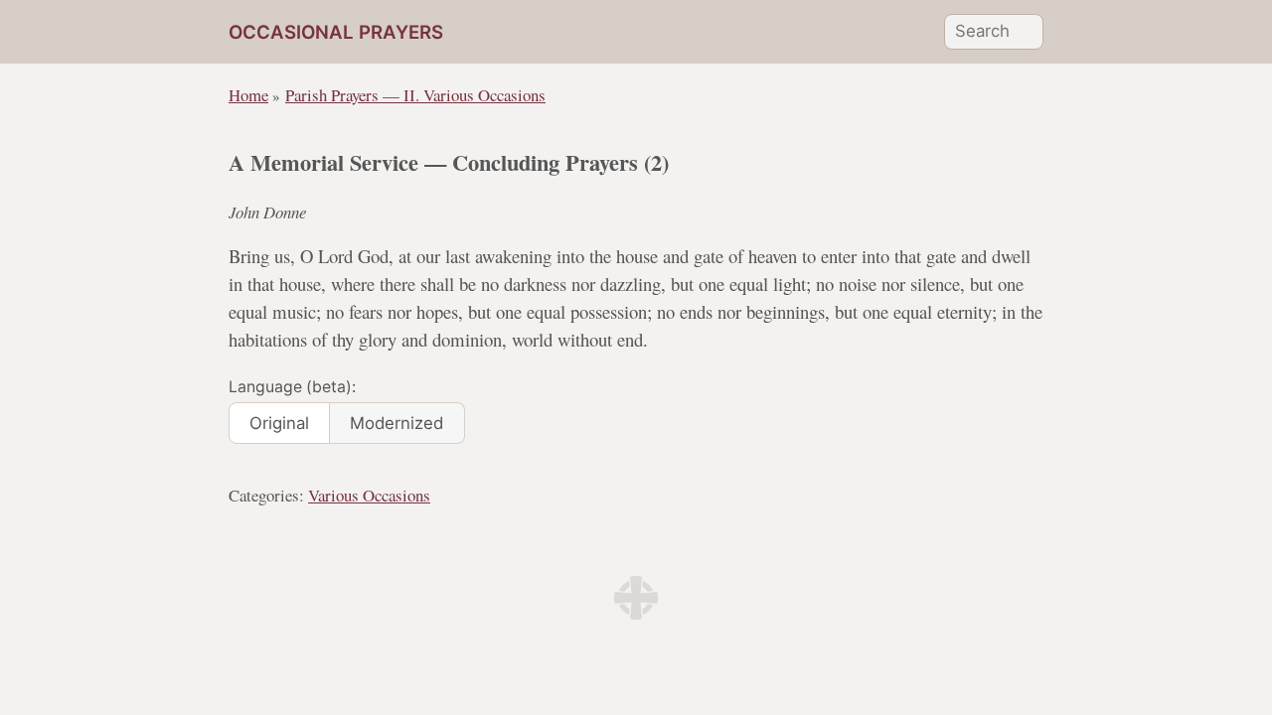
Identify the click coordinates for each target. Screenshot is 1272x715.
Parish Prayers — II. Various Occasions (415, 94)
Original (279, 423)
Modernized (396, 423)
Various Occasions (369, 495)
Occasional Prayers (336, 32)
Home (248, 94)
